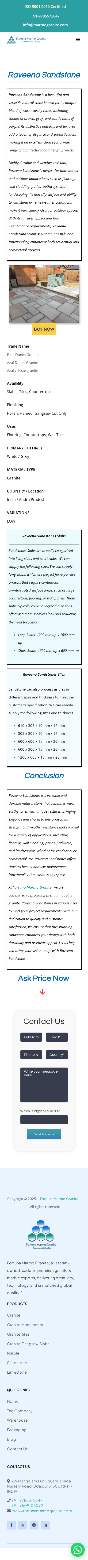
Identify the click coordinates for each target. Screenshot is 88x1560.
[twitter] (22, 1525)
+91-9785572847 (26, 1500)
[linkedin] (45, 1525)
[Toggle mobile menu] (78, 39)
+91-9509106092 (25, 1505)
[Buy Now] (44, 325)
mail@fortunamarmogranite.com (41, 1510)
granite (14, 903)
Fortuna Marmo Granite (59, 1198)
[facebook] (11, 1525)
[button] (78, 1550)
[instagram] (34, 1525)
